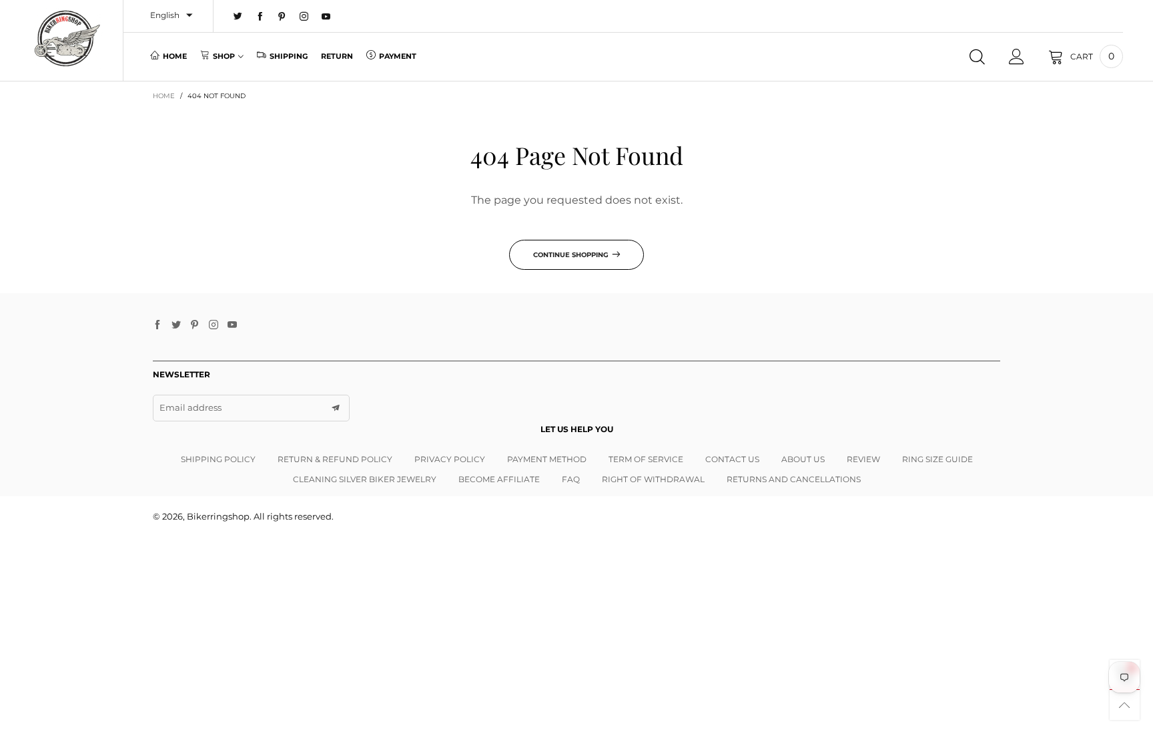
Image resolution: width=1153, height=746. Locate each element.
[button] (336, 408)
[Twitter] (238, 16)
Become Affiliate (499, 479)
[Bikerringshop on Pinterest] (195, 325)
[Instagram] (304, 16)
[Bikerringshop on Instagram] (214, 325)
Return (337, 56)
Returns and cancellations (794, 479)
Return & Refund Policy (335, 459)
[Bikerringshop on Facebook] (157, 325)
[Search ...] (977, 57)
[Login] (1016, 57)
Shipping (289, 56)
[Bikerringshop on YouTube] (232, 325)
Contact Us (732, 459)
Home (175, 56)
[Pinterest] (282, 16)
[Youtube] (326, 16)
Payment (397, 56)
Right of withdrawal (653, 479)
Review (863, 459)
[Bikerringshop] (66, 38)
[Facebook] (260, 16)
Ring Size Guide (937, 459)
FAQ (571, 479)
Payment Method (547, 459)
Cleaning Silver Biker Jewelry (364, 479)
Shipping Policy (218, 459)
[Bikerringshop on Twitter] (176, 325)
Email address (190, 407)
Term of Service (646, 459)
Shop (224, 56)
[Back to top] (1125, 705)
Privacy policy (449, 459)
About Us (803, 459)
